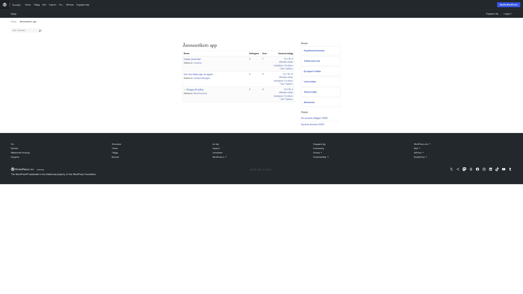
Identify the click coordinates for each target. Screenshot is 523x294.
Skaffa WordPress (509, 5)
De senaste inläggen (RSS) (314, 118)
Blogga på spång (195, 89)
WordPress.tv (219, 157)
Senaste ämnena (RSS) (312, 124)
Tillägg (115, 152)
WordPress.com (422, 144)
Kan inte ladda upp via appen (198, 74)
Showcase (116, 144)
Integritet (15, 157)
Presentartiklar (321, 157)
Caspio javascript (192, 59)
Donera (317, 152)
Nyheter (14, 148)
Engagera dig (319, 144)
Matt (417, 148)
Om (12, 144)
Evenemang (318, 148)
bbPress (419, 152)
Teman (115, 148)
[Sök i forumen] (39, 30)
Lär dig (215, 144)
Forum (13, 14)
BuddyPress (420, 157)
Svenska (40, 170)
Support (216, 148)
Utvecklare (217, 152)
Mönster (115, 157)
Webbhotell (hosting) (20, 152)
